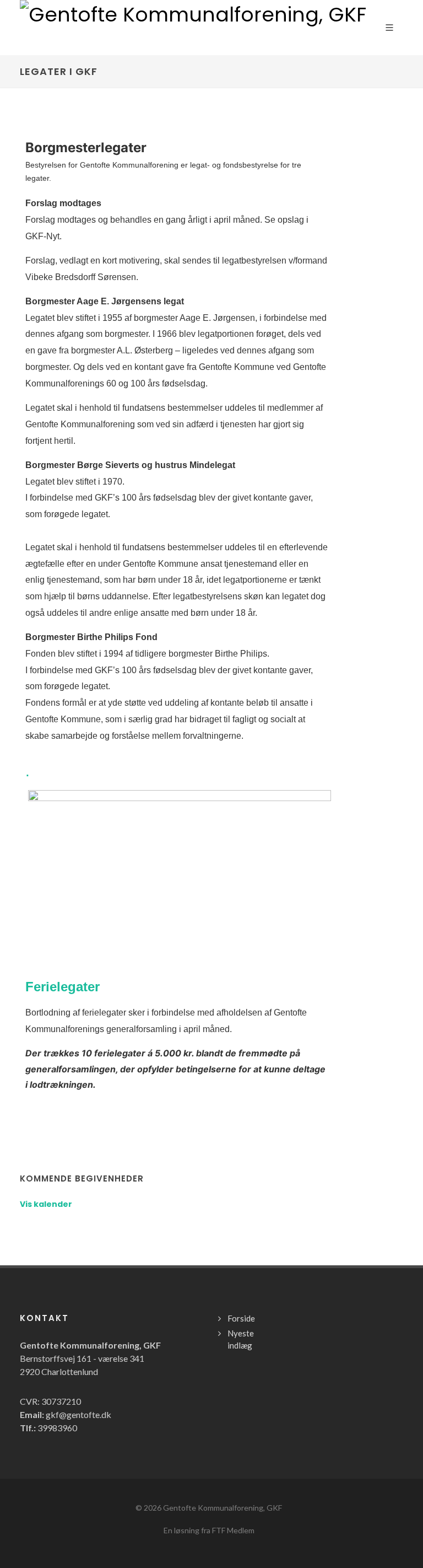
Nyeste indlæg (240, 1339)
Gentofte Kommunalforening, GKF (222, 1507)
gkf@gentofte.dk (78, 1414)
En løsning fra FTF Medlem (209, 1530)
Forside (241, 1318)
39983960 (57, 1427)
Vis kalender (46, 1204)
